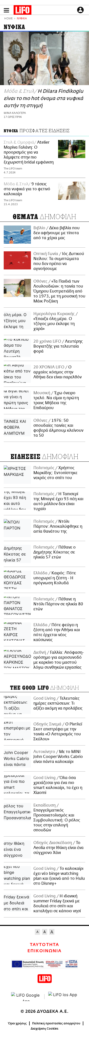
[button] (6, 10)
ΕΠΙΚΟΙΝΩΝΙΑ (44, 950)
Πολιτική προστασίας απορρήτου (56, 1023)
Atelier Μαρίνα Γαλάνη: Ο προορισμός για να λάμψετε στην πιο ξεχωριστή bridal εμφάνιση (29, 152)
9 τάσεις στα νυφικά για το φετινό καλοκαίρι (27, 189)
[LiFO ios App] (63, 997)
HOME (8, 18)
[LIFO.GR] (22, 11)
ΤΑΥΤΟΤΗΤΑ (44, 944)
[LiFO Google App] (26, 996)
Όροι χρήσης (17, 1023)
